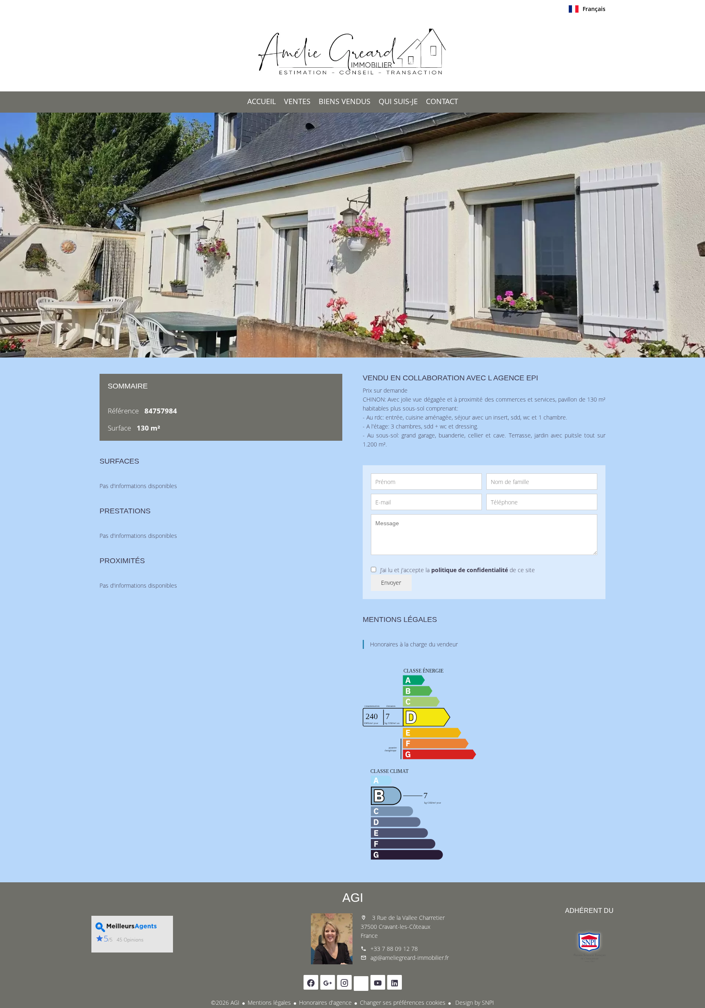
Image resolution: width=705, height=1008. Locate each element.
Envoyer (391, 582)
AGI (352, 897)
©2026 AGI (225, 1002)
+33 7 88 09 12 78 (394, 948)
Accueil (352, 52)
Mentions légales (269, 1002)
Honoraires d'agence (325, 1002)
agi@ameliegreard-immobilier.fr (409, 957)
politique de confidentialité (469, 570)
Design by (474, 1002)
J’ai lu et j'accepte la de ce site (457, 570)
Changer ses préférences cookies (403, 1002)
